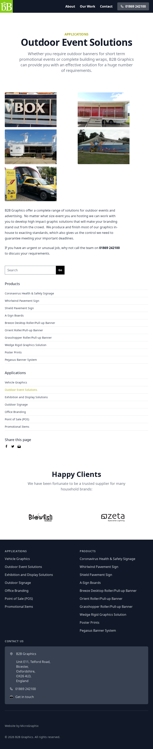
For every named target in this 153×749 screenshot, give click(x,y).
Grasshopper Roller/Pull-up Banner (28, 337)
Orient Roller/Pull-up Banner (24, 330)
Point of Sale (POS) (17, 419)
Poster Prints (13, 352)
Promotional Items (17, 426)
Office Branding (15, 412)
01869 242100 (135, 6)
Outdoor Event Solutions (21, 390)
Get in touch (24, 697)
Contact (106, 6)
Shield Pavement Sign (19, 308)
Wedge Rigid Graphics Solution (25, 345)
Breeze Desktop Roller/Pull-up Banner (30, 323)
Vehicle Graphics (16, 382)
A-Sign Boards (14, 315)
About (70, 6)
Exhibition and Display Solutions (26, 397)
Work (87, 6)
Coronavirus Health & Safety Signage (29, 293)
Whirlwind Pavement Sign (22, 301)
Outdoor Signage (16, 404)
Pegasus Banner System (21, 360)
